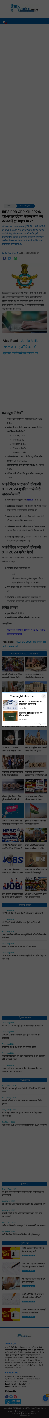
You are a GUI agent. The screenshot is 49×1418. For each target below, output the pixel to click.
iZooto (44, 724)
